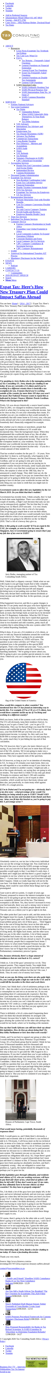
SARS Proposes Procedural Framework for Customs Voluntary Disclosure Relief (28, 1318)
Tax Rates (9, 25)
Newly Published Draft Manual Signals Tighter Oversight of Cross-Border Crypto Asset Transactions (25, 1306)
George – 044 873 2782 (15, 20)
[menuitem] (28, 15)
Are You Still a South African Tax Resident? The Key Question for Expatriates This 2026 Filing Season (26, 1293)
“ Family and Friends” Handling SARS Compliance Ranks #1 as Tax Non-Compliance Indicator (27, 1280)
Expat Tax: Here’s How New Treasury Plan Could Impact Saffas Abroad (24, 291)
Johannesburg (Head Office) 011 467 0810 (23, 18)
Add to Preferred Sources (16, 15)
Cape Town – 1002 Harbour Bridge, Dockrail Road (27, 22)
